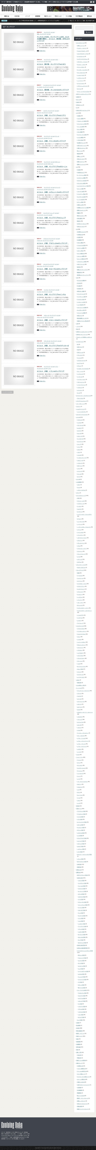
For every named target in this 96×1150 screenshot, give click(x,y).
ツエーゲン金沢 (80, 191)
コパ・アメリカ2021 (82, 990)
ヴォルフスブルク (81, 634)
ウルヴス (79, 509)
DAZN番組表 (79, 16)
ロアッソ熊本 (80, 202)
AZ (77, 344)
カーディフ (79, 511)
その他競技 (78, 482)
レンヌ (78, 803)
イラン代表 (79, 819)
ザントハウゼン (80, 67)
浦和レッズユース (81, 1101)
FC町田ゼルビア (81, 172)
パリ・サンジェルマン (82, 781)
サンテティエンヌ (81, 768)
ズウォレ (79, 365)
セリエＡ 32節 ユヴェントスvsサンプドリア (53, 192)
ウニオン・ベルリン (81, 48)
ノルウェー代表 (80, 849)
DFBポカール (79, 105)
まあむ (77, 680)
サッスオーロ (46, 85)
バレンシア (79, 719)
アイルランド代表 (81, 814)
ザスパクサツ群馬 (81, 183)
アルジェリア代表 (82, 957)
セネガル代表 (81, 974)
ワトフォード (80, 623)
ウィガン (79, 506)
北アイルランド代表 (81, 861)
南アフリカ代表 (81, 987)
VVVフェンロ (80, 352)
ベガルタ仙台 (80, 140)
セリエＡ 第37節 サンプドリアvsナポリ (51, 64)
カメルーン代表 (81, 966)
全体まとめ (78, 869)
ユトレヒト (79, 390)
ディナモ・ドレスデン (82, 69)
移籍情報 (37, 16)
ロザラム (79, 562)
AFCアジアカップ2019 (82, 875)
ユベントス (57, 187)
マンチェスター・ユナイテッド (84, 610)
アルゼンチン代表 (82, 993)
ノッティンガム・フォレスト (84, 527)
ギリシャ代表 (80, 830)
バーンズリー (80, 535)
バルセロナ (79, 716)
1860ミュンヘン (81, 45)
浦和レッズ (79, 156)
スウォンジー (80, 591)
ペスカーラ (79, 463)
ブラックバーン (80, 543)
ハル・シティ (80, 602)
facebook (94, 2)
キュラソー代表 (80, 827)
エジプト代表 (81, 960)
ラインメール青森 (81, 312)
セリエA (52, 32)
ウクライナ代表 (81, 888)
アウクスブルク (80, 628)
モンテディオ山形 (81, 196)
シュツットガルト (81, 642)
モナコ (78, 792)
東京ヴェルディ (80, 215)
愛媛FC (79, 213)
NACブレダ (79, 347)
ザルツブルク (80, 398)
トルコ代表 (80, 921)
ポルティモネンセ (81, 567)
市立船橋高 (79, 1090)
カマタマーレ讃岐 (81, 177)
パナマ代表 (79, 851)
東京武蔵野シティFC (82, 318)
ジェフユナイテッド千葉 (82, 186)
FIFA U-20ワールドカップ (82, 110)
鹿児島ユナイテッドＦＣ (82, 275)
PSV (78, 349)
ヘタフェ (79, 727)
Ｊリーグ (27, 16)
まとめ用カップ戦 (80, 685)
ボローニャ (57, 161)
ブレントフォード (81, 554)
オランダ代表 (81, 894)
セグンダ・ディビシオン (82, 414)
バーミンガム (80, 532)
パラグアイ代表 (81, 1006)
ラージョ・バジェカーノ (82, 733)
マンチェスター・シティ (82, 608)
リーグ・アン (79, 757)
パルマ (78, 452)
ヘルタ (78, 663)
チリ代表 (80, 1003)
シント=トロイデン (81, 411)
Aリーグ (78, 99)
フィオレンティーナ (81, 457)
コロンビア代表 (81, 1001)
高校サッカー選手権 (81, 1060)
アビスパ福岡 (80, 118)
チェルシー (79, 594)
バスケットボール (81, 490)
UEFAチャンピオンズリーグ (82, 331)
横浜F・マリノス (80, 1033)
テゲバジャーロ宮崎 (81, 307)
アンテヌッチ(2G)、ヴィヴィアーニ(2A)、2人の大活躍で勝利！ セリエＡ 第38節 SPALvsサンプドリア (53, 39)
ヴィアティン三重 (81, 296)
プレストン (79, 551)
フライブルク (80, 655)
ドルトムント (80, 647)
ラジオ (77, 754)
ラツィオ (57, 136)
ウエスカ (79, 696)
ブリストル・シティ (81, 548)
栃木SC (79, 267)
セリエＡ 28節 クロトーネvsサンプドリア (52, 320)
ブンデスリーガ (80, 626)
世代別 (77, 805)
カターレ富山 (80, 250)
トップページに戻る (7, 392)
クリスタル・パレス (81, 583)
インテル (46, 289)
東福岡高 (79, 1092)
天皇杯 (77, 1022)
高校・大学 (78, 1052)
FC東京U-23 (80, 234)
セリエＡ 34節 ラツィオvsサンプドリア (51, 141)
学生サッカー (58, 16)
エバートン (79, 581)
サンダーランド (80, 589)
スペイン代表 (81, 907)
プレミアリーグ (80, 570)
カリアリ (45, 110)
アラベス (79, 693)
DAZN (77, 102)
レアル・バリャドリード (82, 741)
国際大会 (6, 16)
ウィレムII (79, 357)
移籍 (77, 1038)
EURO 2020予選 (81, 945)
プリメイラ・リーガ (81, 564)
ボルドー (79, 784)
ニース (78, 778)
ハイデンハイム (80, 78)
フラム (78, 545)
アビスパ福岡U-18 (81, 1068)
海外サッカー (48, 16)
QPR (78, 498)
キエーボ (45, 264)
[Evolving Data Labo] (12, 12)
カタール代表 (80, 824)
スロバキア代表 (81, 910)
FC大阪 (79, 285)
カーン (78, 762)
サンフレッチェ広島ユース (83, 1076)
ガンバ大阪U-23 (81, 253)
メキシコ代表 (80, 859)
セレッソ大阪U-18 (81, 1079)
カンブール (79, 363)
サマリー (78, 406)
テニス (78, 487)
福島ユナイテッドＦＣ (82, 269)
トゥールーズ (80, 773)
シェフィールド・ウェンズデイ (84, 514)
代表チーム (78, 808)
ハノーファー (80, 80)
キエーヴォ (39, 266)
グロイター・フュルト (82, 61)
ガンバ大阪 (79, 129)
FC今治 (79, 283)
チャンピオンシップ (81, 495)
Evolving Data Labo (47, 1148)
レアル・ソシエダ (81, 738)
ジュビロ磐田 (80, 137)
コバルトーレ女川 (81, 302)
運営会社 (89, 16)
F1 (77, 107)
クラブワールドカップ (81, 401)
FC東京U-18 (80, 1065)
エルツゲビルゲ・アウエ (82, 53)
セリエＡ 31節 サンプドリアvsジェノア (51, 218)
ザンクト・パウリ (81, 64)
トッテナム (79, 597)
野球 (77, 1049)
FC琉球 (79, 237)
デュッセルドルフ (81, 72)
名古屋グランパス (81, 142)
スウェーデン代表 (82, 902)
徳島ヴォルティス (81, 210)
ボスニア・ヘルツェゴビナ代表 (84, 854)
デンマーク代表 (81, 915)
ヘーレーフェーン (81, 384)
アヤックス (79, 355)
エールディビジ (80, 341)
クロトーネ (46, 315)
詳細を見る (42, 50)
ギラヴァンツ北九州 (81, 180)
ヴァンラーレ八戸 (81, 294)
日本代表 (17, 16)
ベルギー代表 (81, 931)
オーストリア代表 (82, 891)
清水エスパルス (80, 159)
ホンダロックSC (81, 310)
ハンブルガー (80, 653)
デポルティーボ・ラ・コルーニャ (85, 712)
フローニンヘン (80, 382)
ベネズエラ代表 (81, 1011)
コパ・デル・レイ (80, 403)
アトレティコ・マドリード (83, 690)
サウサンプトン (80, 586)
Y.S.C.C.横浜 (80, 242)
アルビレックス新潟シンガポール (84, 337)
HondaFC (79, 288)
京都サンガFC (80, 204)
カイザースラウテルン (82, 59)
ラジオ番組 (69, 16)
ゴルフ (78, 484)
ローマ (78, 476)
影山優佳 (78, 1025)
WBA (78, 572)
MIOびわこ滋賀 (80, 291)
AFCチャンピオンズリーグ (82, 94)
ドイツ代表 (80, 918)
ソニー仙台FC (80, 304)
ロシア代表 (80, 940)
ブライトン (79, 540)
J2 (76, 167)
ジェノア (52, 213)
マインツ (79, 671)
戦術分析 (79, 682)
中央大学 (79, 1055)
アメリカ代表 (80, 816)
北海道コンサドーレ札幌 (82, 207)
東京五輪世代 (79, 1030)
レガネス (79, 749)
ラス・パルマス (80, 735)
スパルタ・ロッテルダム (82, 368)
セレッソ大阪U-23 (81, 258)
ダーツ (77, 492)
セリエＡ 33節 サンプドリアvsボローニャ (52, 166)
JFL (77, 277)
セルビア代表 (80, 846)
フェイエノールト (81, 379)
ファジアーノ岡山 (81, 194)
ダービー (79, 518)
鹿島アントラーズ (81, 164)
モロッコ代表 (81, 984)
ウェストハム (80, 578)
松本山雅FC (80, 218)
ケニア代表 (80, 968)
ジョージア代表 (80, 841)
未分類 (77, 1028)
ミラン (56, 366)
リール (78, 797)
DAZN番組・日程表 (86, 20)
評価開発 (78, 1044)
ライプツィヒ (80, 674)
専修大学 (79, 1057)
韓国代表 (79, 867)
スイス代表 (80, 899)
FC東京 (79, 115)
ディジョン (79, 770)
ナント (78, 776)
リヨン (78, 800)
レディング (79, 559)
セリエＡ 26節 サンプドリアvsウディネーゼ (53, 345)
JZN (77, 323)
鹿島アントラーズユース (82, 1109)
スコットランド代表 (82, 904)
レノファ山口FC (81, 199)
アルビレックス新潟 (81, 121)
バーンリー (79, 599)
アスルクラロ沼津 (81, 245)
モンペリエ (79, 795)
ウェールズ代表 (81, 886)
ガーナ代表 (80, 963)
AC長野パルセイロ (81, 231)
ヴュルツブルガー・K (82, 51)
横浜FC (79, 221)
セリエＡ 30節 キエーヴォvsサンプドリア (52, 269)
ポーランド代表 (81, 934)
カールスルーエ (80, 56)
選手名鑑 (78, 1047)
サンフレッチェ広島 (81, 134)
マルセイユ (79, 787)
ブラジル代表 (81, 1009)
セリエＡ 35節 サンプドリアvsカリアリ (51, 115)
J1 (76, 113)
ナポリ (56, 59)
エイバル (79, 698)
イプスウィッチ (80, 503)
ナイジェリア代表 (82, 979)
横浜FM (79, 153)
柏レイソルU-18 (81, 1095)
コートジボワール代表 (83, 971)
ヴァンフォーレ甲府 (81, 123)
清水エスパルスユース (82, 1103)
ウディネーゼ (47, 341)
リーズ (78, 556)
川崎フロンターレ (81, 148)
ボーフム (79, 88)
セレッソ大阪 (80, 188)
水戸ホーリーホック (81, 223)
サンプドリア (43, 34)
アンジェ (79, 760)
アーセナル (79, 575)
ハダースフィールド (81, 537)
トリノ (78, 446)
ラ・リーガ (78, 688)
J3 (76, 229)
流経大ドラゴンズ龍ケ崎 (82, 321)
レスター (79, 620)
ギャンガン (79, 765)
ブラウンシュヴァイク (82, 86)
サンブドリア (47, 32)
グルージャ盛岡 (80, 256)
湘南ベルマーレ (80, 161)
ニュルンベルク (80, 75)
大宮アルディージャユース (83, 1084)
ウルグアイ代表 (81, 995)
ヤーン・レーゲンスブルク (83, 91)
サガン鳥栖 (79, 132)
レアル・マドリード (81, 746)
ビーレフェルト (80, 83)
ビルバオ (79, 724)
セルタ (78, 709)
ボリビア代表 (81, 1017)
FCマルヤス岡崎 (81, 280)
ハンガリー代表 (81, 923)
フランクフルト (80, 658)
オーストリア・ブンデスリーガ (83, 395)
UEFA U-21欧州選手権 (82, 948)
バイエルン (79, 650)
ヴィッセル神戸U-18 (82, 1071)
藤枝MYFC (79, 272)
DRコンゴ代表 (81, 955)
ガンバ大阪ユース (81, 1074)
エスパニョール (80, 701)
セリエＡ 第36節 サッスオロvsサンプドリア (53, 90)
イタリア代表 (81, 880)
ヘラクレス (79, 387)
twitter (91, 2)
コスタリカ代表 (80, 832)
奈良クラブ (79, 315)
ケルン (78, 636)
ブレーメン (79, 661)
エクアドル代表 (81, 998)
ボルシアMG (80, 669)
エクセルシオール (81, 360)
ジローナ (79, 704)
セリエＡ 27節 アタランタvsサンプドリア (53, 243)
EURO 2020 (80, 877)
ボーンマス (79, 605)
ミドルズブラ (80, 615)
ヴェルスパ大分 (80, 299)
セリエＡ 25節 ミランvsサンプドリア (50, 371)
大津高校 (79, 1087)
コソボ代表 (79, 835)
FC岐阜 (79, 169)
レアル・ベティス (81, 743)
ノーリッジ (79, 524)
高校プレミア (79, 1063)
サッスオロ (39, 87)
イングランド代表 (82, 883)
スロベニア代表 (80, 843)
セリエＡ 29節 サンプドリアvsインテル (51, 294)
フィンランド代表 (82, 926)
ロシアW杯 (79, 1020)
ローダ (78, 392)
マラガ (78, 730)
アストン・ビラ (80, 501)
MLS (77, 329)
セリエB (78, 479)
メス (78, 789)
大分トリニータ (80, 264)
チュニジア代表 (81, 976)
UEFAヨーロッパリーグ (81, 334)
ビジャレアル (80, 722)
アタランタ (46, 238)
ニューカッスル (80, 521)
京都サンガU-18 (81, 1082)
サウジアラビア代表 (81, 838)
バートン (79, 529)
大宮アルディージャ (81, 145)
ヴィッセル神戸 (80, 126)
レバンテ (79, 751)
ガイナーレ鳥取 (80, 248)
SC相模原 (79, 240)
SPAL (38, 34)
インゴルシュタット (81, 631)
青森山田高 (79, 1106)
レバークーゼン (80, 677)
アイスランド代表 (81, 811)
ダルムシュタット (81, 644)
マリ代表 (80, 982)
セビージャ (79, 707)
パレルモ (79, 455)
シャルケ (79, 639)
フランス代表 (81, 929)
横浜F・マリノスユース (82, 1098)
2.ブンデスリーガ (80, 42)
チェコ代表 (80, 913)
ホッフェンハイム (81, 666)
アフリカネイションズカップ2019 (85, 950)
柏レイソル (79, 150)
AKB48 (77, 96)
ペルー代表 (80, 1014)
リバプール (79, 617)
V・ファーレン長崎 (81, 175)
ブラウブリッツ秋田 (81, 261)
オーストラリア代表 (81, 822)
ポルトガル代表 (81, 937)
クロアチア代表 (81, 896)
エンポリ (79, 428)
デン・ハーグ (80, 371)
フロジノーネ (80, 460)
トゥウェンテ (80, 374)
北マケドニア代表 (82, 942)
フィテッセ (79, 376)
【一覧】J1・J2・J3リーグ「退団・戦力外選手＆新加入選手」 (58, 20)
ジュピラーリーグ (80, 409)
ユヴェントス (51, 189)
